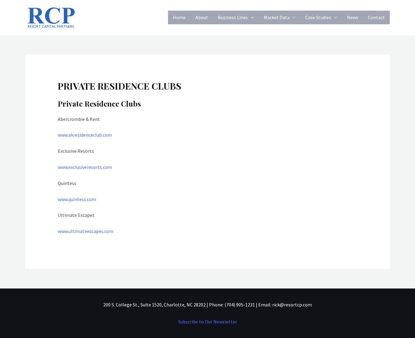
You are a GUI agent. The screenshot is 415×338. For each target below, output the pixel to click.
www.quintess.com (77, 199)
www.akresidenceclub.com (85, 135)
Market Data (277, 17)
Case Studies (318, 17)
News (352, 17)
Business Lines (233, 17)
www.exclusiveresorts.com (85, 167)
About (201, 17)
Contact (376, 17)
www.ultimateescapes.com (85, 231)
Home (179, 17)
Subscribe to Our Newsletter (207, 322)
